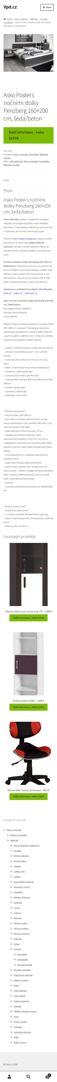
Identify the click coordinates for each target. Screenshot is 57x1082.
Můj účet (9, 1077)
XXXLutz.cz (31, 293)
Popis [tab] (6, 180)
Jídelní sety (19, 871)
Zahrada (18, 1027)
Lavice (17, 907)
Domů (9, 19)
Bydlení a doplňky (18, 835)
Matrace (18, 918)
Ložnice (17, 913)
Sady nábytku (20, 990)
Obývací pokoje (21, 928)
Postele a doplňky (22, 970)
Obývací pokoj (20, 923)
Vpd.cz (10, 7)
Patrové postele (24, 964)
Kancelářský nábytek (24, 881)
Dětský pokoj (20, 861)
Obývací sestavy (21, 933)
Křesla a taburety (22, 897)
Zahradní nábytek (22, 1032)
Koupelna (18, 892)
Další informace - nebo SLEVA (26, 135)
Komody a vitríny (22, 887)
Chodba (17, 850)
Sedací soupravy (21, 1001)
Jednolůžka (22, 959)
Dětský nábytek (21, 855)
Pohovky (18, 938)
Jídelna (17, 866)
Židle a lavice (20, 1042)
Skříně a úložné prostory (25, 1011)
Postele (43, 19)
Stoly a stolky (20, 1021)
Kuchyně (18, 902)
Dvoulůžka (8, 22)
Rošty (16, 985)
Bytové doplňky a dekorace (26, 845)
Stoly (16, 1016)
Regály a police (21, 980)
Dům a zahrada (21, 19)
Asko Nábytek (16, 161)
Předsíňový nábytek (23, 975)
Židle (16, 1037)
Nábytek (34, 19)
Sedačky (18, 1006)
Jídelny (17, 876)
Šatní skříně (19, 996)
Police (17, 944)
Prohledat (28, 1077)
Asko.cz (18, 293)
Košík (44, 1074)
